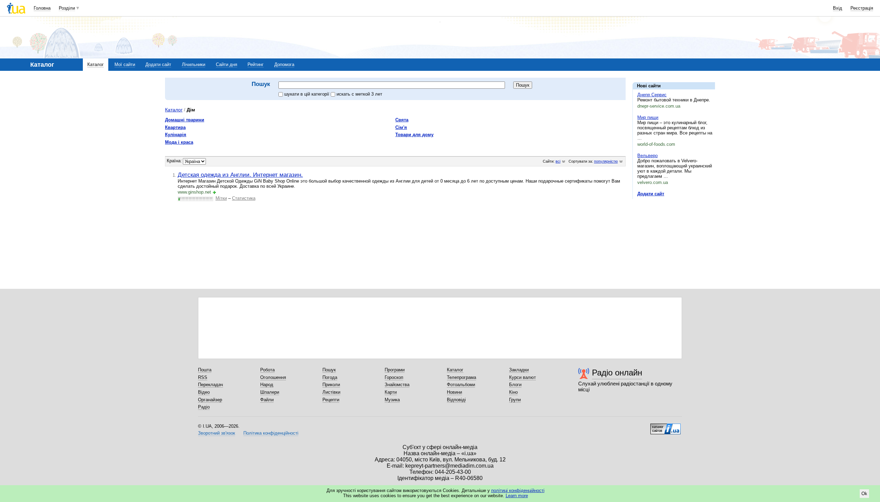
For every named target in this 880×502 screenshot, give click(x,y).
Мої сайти (124, 64)
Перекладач (210, 384)
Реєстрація (861, 8)
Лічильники (193, 64)
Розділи (67, 8)
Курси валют (522, 377)
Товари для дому (414, 134)
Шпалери (269, 392)
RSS (202, 377)
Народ (266, 384)
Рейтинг (256, 64)
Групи (515, 399)
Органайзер (210, 399)
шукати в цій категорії (307, 94)
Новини (454, 392)
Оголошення (273, 377)
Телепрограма (461, 377)
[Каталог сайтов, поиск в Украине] (665, 426)
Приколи (331, 384)
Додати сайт (158, 64)
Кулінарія (175, 134)
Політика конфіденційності (270, 433)
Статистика (243, 198)
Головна (42, 8)
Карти (391, 392)
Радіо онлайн (617, 372)
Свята (401, 119)
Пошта (204, 369)
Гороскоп (394, 377)
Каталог (95, 64)
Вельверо (647, 155)
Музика (392, 399)
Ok (864, 493)
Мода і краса (179, 142)
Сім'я (401, 127)
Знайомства (397, 384)
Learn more (517, 495)
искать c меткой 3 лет (359, 94)
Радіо (204, 407)
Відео (204, 392)
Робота (267, 369)
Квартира (175, 127)
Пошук (329, 369)
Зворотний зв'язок (216, 433)
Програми (395, 369)
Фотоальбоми (461, 384)
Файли (267, 399)
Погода (329, 377)
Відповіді (456, 399)
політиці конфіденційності (517, 490)
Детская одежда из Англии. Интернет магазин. (240, 174)
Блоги (515, 384)
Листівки (331, 392)
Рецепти (330, 399)
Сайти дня (226, 64)
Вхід (837, 8)
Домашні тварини (184, 119)
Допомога (284, 64)
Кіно (513, 392)
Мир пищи (647, 117)
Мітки (221, 198)
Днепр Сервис (652, 94)
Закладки (519, 369)
